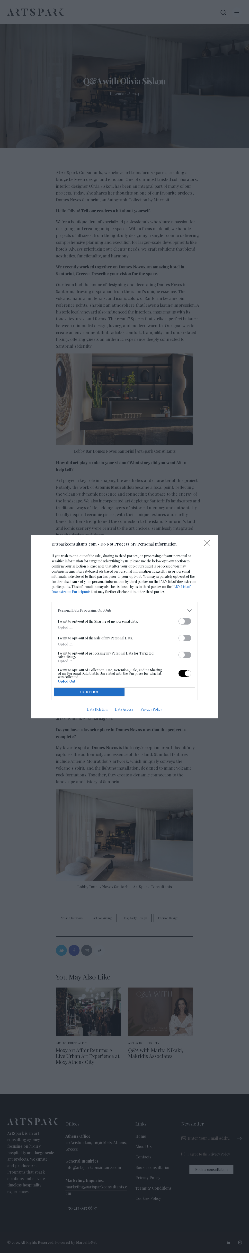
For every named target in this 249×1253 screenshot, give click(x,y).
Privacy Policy (151, 709)
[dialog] (124, 626)
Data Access (124, 709)
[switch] (184, 621)
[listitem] (124, 610)
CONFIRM (89, 692)
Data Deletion (97, 709)
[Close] (208, 544)
